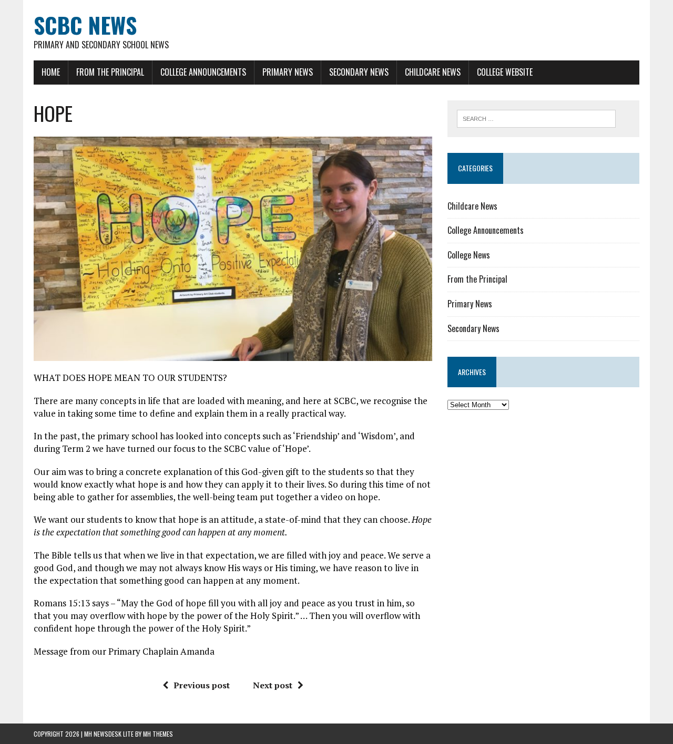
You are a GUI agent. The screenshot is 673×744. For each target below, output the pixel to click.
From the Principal (110, 72)
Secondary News (359, 72)
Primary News (287, 72)
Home (51, 72)
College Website (505, 72)
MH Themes (158, 733)
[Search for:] (536, 117)
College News (468, 255)
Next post (272, 685)
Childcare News (433, 72)
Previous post (202, 685)
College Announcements (203, 72)
